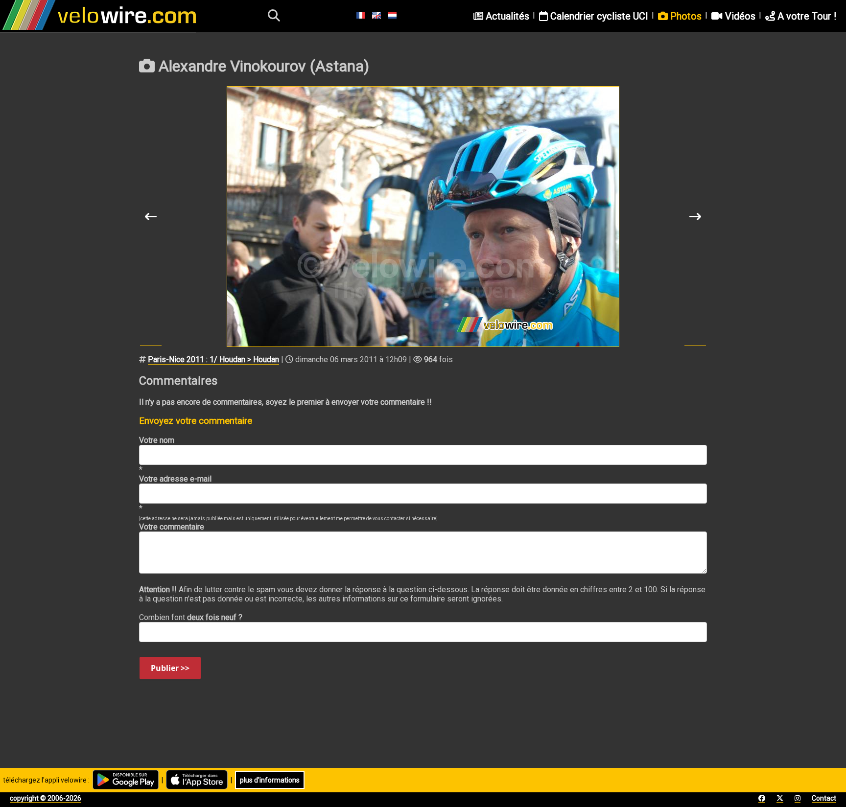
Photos (685, 16)
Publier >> (170, 668)
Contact (824, 798)
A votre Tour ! (805, 16)
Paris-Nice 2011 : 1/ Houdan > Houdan (213, 359)
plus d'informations (270, 780)
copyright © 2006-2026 (45, 798)
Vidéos (739, 16)
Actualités (506, 16)
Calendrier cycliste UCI (598, 16)
